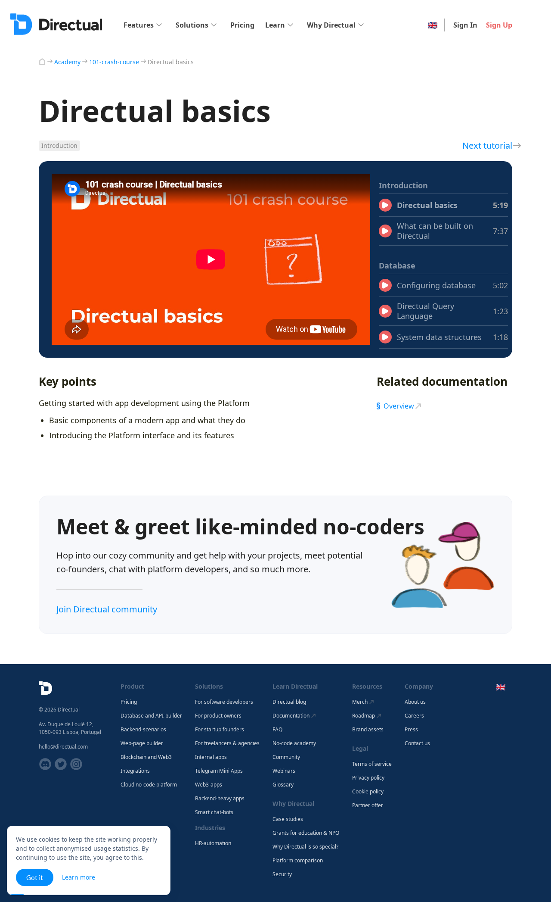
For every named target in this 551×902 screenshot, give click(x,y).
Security (282, 874)
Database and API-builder (151, 715)
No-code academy (294, 743)
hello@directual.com (63, 746)
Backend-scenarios (143, 729)
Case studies (287, 819)
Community (286, 757)
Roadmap (363, 715)
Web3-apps (208, 784)
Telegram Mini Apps (219, 771)
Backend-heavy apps (220, 798)
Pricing (242, 25)
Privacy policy (368, 777)
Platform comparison (297, 860)
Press (411, 729)
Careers (414, 715)
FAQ (277, 729)
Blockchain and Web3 (146, 757)
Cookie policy (368, 791)
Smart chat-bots (214, 812)
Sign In (465, 25)
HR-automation (213, 843)
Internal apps (211, 757)
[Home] (42, 62)
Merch (360, 701)
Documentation (291, 715)
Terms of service (372, 764)
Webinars (283, 771)
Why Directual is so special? (305, 846)
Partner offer (367, 805)
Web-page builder (142, 743)
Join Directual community (106, 609)
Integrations (135, 771)
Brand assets (368, 729)
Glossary (283, 784)
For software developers (224, 702)
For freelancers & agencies (227, 743)
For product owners (218, 715)
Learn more (78, 877)
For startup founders (219, 729)
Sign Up (499, 25)
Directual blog (289, 702)
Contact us (417, 743)
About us (415, 702)
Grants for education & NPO (305, 833)
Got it (34, 877)
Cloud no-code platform (149, 784)
